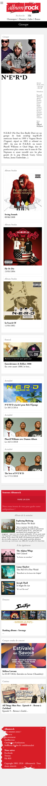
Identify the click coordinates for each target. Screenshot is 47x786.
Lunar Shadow (23, 567)
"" (23, 535)
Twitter (7, 755)
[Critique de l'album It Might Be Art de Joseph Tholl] (8, 594)
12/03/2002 (10, 325)
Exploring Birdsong (24, 520)
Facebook (8, 753)
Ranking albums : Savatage (14, 630)
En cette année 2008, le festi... (18, 366)
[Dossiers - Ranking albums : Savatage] (23, 626)
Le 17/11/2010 (11, 476)
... (3, 633)
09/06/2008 (10, 217)
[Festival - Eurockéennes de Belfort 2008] (23, 351)
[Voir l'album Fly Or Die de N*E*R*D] (23, 265)
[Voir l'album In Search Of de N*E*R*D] (23, 319)
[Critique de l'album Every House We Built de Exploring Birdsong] (8, 532)
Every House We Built (25, 523)
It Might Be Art (23, 585)
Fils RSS (7, 758)
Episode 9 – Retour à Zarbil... (15, 711)
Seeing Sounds (11, 214)
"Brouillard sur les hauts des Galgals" (29, 573)
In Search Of (10, 323)
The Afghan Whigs (25, 551)
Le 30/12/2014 (11, 407)
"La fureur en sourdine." (25, 557)
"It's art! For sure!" (23, 589)
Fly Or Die (9, 268)
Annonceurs (9, 740)
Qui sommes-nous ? (12, 731)
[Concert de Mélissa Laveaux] (23, 667)
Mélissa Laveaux (9, 671)
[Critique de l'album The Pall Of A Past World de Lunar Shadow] (8, 578)
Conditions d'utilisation (14, 742)
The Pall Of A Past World (27, 569)
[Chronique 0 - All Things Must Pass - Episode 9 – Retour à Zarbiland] (23, 697)
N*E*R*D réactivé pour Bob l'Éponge (21, 405)
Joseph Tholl (22, 583)
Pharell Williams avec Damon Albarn (21, 439)
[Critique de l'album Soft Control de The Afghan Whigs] (8, 562)
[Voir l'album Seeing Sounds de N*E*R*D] (23, 210)
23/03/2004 (10, 271)
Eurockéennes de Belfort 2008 (18, 364)
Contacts (8, 734)
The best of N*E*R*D (14, 473)
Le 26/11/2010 (11, 442)
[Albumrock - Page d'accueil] (23, 12)
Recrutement (10, 737)
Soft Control (22, 553)
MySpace (40, 126)
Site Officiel (39, 124)
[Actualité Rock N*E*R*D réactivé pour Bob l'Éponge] (23, 402)
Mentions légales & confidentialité (19, 745)
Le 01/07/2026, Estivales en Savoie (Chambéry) (22, 674)
